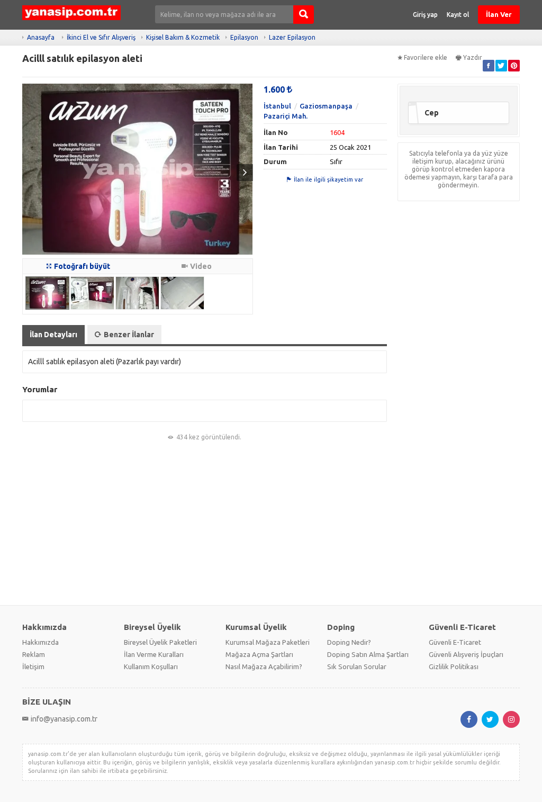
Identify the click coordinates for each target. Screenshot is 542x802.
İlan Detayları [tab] (53, 334)
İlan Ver (499, 14)
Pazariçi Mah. (286, 116)
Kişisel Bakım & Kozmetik (183, 37)
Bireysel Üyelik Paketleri (160, 642)
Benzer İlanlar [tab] (129, 334)
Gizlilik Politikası (453, 666)
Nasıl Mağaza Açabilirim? (263, 666)
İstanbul (277, 106)
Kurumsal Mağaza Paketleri (267, 642)
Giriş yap (425, 14)
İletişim (33, 666)
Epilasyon (244, 37)
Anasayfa (41, 37)
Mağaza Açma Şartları (259, 654)
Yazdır (472, 57)
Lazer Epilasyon (292, 37)
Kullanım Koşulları (151, 666)
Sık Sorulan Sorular (356, 666)
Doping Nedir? (349, 642)
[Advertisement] (271, 523)
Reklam (33, 654)
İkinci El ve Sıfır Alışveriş (101, 37)
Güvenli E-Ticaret (455, 642)
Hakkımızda (40, 642)
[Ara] (303, 14)
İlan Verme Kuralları (154, 654)
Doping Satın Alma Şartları (368, 654)
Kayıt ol (458, 14)
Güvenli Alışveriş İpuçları (466, 654)
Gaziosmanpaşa (326, 106)
